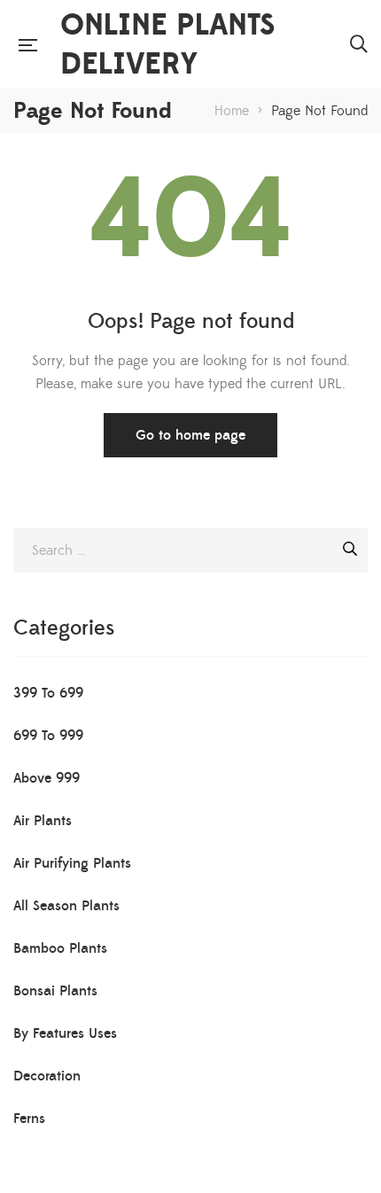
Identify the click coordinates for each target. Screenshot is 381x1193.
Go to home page (190, 435)
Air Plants (42, 821)
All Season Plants (66, 906)
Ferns (29, 1118)
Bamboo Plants (60, 948)
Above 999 (46, 778)
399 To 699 (48, 693)
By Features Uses (65, 1033)
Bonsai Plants (55, 991)
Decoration (47, 1076)
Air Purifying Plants (72, 863)
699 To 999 (48, 736)
